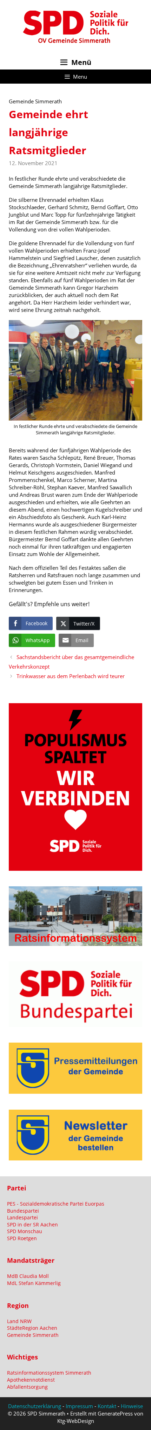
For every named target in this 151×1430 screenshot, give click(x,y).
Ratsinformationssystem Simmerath (49, 1372)
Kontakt (107, 1406)
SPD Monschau (24, 1231)
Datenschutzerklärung (34, 1406)
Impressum (79, 1406)
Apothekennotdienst (31, 1379)
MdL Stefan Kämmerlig (34, 1283)
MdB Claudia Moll (28, 1276)
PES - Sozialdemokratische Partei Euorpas (55, 1203)
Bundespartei (23, 1210)
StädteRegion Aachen (32, 1328)
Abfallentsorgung (27, 1386)
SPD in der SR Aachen (32, 1224)
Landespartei (22, 1217)
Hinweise (132, 1406)
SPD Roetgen (22, 1238)
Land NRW (19, 1321)
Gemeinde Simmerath (33, 1335)
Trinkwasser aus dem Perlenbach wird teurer (71, 676)
